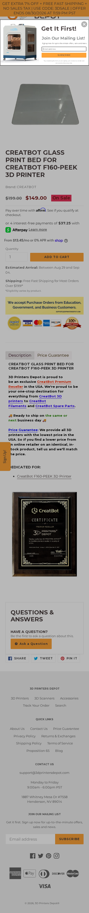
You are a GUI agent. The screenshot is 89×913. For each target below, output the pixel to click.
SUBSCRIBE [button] (64, 55)
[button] (84, 24)
